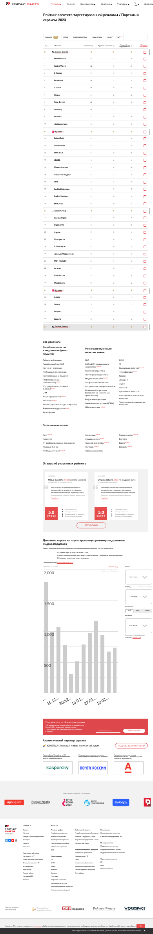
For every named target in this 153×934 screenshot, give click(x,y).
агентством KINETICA (65, 562)
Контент (54, 869)
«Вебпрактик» (60, 124)
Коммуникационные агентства (62, 886)
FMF (56, 182)
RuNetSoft (59, 138)
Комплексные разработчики (85, 866)
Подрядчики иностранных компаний (112, 853)
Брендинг (54, 873)
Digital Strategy (61, 196)
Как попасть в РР (29, 856)
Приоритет (59, 239)
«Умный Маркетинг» (64, 254)
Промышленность (106, 869)
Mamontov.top (61, 167)
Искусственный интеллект (84, 863)
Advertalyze (60, 247)
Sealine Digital (60, 218)
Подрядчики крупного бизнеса (110, 849)
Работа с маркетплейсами (60, 843)
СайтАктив (59, 276)
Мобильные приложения (83, 853)
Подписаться (134, 730)
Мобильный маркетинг (59, 847)
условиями (38, 926)
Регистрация (27, 869)
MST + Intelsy (60, 261)
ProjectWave (60, 66)
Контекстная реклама (58, 837)
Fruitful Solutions (61, 189)
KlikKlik (57, 160)
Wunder (58, 117)
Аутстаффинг (80, 873)
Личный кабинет (28, 873)
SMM (53, 863)
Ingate (57, 232)
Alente (57, 297)
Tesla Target (59, 102)
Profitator (58, 81)
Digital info (59, 225)
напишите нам (137, 637)
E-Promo (58, 73)
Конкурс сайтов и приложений (33, 837)
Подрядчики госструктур (109, 846)
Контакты (26, 847)
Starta (57, 305)
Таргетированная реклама (60, 840)
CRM (77, 859)
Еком (102, 866)
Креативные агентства (59, 883)
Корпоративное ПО (81, 856)
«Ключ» (57, 268)
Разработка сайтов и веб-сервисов (86, 833)
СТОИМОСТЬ (51, 37)
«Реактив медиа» (62, 175)
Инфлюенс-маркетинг (58, 880)
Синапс (57, 319)
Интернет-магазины (82, 843)
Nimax (57, 95)
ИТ (101, 862)
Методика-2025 (28, 876)
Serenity (58, 110)
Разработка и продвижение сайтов (86, 840)
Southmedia (59, 146)
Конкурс (71, 4)
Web (137, 611)
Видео (53, 866)
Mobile (147, 611)
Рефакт (58, 312)
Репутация (54, 876)
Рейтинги (26, 833)
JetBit (66, 480)
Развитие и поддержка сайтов (85, 837)
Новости (26, 843)
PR (52, 859)
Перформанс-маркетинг (59, 833)
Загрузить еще (91, 525)
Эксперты (26, 840)
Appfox (57, 88)
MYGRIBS (58, 204)
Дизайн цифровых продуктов (85, 869)
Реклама (26, 880)
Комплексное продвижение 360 (111, 837)
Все (129, 611)
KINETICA (59, 153)
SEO (52, 850)
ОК (141, 926)
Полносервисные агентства (110, 833)
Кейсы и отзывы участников (33, 859)
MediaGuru (59, 283)
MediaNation (60, 59)
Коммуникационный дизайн (60, 890)
